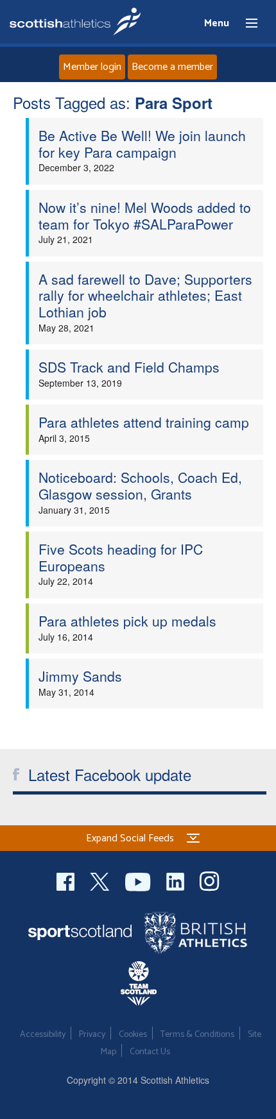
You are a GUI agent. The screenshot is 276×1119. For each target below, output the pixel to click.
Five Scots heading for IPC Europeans (121, 557)
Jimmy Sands (80, 676)
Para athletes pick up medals (127, 620)
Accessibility (42, 1034)
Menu (246, 24)
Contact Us (150, 1052)
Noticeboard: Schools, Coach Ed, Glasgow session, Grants (140, 485)
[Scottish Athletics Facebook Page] (66, 880)
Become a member (172, 67)
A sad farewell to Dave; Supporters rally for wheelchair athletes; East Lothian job (145, 295)
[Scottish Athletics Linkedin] (176, 880)
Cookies (133, 1034)
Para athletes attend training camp (144, 422)
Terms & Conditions (197, 1034)
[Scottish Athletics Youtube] (139, 880)
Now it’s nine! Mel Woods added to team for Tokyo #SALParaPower (145, 215)
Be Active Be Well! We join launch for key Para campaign (142, 144)
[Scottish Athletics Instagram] (210, 880)
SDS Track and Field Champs (129, 366)
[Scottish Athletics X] (101, 880)
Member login (92, 67)
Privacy (92, 1034)
